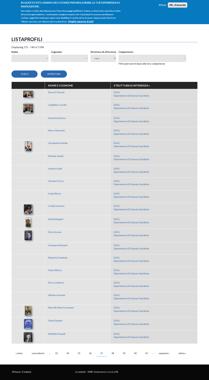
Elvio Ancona (54, 232)
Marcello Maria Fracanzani (61, 307)
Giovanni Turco (56, 181)
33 (56, 353)
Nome (14, 51)
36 (90, 353)
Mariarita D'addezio (58, 257)
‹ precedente (37, 353)
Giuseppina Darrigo (58, 143)
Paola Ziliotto (55, 270)
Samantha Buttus (57, 118)
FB (116, 371)
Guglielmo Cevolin (57, 104)
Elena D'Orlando (56, 92)
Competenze (126, 51)
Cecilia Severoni (56, 206)
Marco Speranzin (56, 130)
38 (113, 353)
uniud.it (82, 371)
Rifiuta (162, 4)
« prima (19, 353)
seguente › (164, 353)
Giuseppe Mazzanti (58, 245)
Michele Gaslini (56, 156)
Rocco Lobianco (56, 282)
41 (146, 353)
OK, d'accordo (177, 5)
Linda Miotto (54, 193)
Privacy (16, 371)
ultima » (182, 353)
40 (135, 353)
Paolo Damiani (55, 320)
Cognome (56, 51)
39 (124, 353)
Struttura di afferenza (103, 51)
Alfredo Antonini (56, 295)
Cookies (26, 371)
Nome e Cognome (60, 85)
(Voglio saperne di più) (81, 21)
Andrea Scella (55, 168)
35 (79, 353)
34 (67, 353)
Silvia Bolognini (55, 219)
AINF (90, 371)
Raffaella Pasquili (56, 333)
